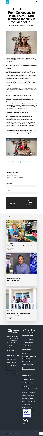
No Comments (30, 25)
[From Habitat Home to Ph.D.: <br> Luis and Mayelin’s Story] (21, 269)
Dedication (9, 310)
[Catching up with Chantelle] (14, 203)
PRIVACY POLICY (13, 433)
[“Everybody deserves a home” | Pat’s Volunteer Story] (21, 236)
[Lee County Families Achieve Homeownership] (29, 203)
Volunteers (11, 243)
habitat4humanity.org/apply (27, 132)
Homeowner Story (14, 310)
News (8, 243)
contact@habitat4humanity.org (14, 342)
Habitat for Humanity (14, 25)
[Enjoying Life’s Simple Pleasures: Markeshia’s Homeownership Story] (21, 304)
